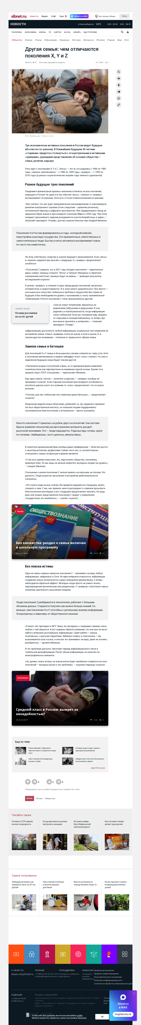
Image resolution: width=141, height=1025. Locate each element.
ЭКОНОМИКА (22, 678)
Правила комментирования (106, 973)
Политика (17, 32)
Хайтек (57, 32)
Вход (124, 16)
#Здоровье (64, 40)
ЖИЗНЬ (20, 511)
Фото (27, 136)
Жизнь (42, 32)
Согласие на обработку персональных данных (114, 983)
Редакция (16, 994)
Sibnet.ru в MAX (80, 16)
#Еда (119, 40)
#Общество (17, 40)
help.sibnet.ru (64, 976)
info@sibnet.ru (17, 1001)
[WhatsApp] (118, 98)
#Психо (39, 798)
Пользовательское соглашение (108, 977)
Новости (34, 16)
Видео (45, 16)
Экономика (31, 32)
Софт (53, 16)
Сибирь (77, 32)
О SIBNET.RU (17, 970)
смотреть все (98, 768)
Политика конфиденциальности (108, 980)
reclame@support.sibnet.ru (46, 976)
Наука (67, 32)
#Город (38, 40)
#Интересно (88, 40)
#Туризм (111, 40)
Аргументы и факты (56, 62)
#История (76, 40)
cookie (79, 1015)
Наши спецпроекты (22, 974)
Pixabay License (48, 136)
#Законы (29, 40)
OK (102, 1017)
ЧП (50, 32)
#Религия (100, 40)
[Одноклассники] (118, 85)
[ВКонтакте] (118, 78)
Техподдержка (67, 970)
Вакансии (87, 970)
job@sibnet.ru (88, 979)
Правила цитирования (104, 970)
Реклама (39, 970)
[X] (118, 72)
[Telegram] (118, 91)
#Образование (50, 40)
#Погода (128, 40)
